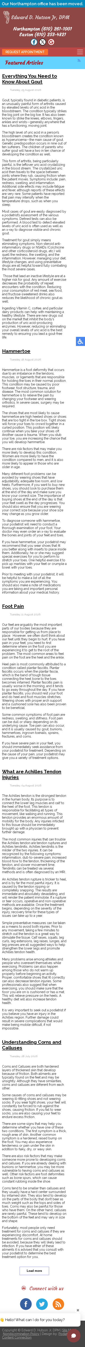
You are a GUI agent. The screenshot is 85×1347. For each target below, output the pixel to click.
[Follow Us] (34, 44)
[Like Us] (42, 44)
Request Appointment (25, 52)
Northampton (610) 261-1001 (42, 29)
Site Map (68, 1330)
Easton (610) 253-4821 (42, 34)
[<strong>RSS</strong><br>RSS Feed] (79, 60)
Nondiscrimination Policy (21, 1334)
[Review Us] (51, 44)
